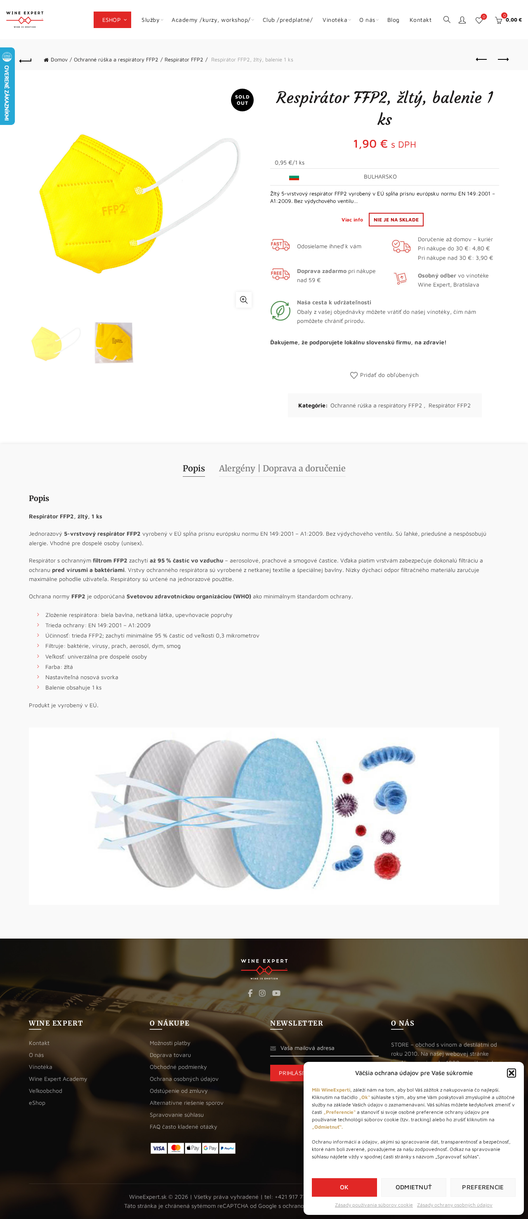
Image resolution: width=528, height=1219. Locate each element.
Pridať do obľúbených (389, 374)
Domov (59, 59)
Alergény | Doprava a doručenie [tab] (282, 468)
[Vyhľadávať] (446, 19)
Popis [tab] (194, 468)
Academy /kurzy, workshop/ (211, 19)
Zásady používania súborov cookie (374, 1205)
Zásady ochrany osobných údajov (455, 1205)
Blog (393, 19)
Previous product (481, 60)
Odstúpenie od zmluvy (179, 1090)
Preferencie (483, 1187)
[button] (511, 1073)
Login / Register (462, 20)
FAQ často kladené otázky (183, 1126)
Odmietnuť (414, 1187)
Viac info (353, 220)
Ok (344, 1187)
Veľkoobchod (45, 1090)
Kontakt (421, 19)
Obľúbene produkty (484, 16)
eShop (111, 19)
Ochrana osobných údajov (184, 1078)
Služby (150, 19)
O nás (367, 19)
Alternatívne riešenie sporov (187, 1102)
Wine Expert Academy (58, 1078)
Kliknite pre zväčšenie (244, 300)
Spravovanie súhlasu (177, 1114)
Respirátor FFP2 (184, 59)
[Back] (25, 60)
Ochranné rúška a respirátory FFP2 (116, 59)
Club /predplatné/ (288, 19)
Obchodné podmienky (178, 1066)
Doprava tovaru (170, 1054)
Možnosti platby (170, 1042)
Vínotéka (40, 1066)
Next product (502, 60)
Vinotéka (335, 19)
